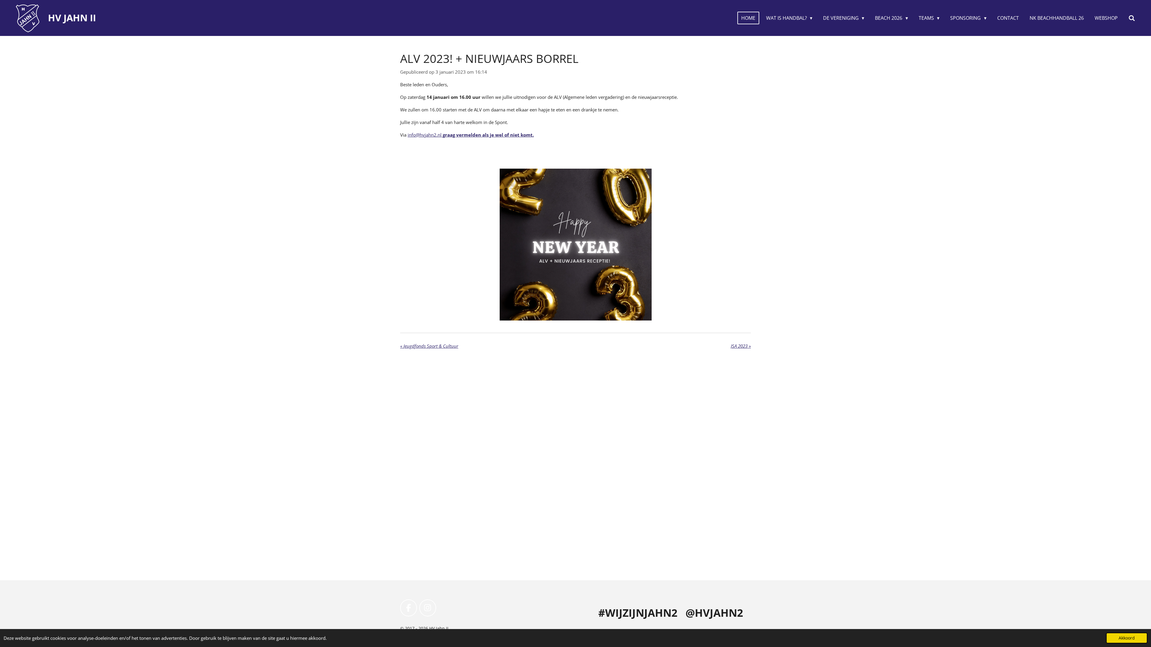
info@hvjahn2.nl (471, 135)
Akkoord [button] (1127, 638)
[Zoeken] (1132, 18)
